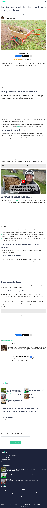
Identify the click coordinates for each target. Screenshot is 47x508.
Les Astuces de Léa (33, 493)
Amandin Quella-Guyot (10, 18)
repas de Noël (17, 498)
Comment (3, 422)
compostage (15, 200)
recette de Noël (11, 498)
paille (18, 126)
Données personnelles (41, 504)
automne (43, 490)
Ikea (16, 493)
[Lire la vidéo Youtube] (23, 181)
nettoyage (21, 496)
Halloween (9, 493)
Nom (2, 428)
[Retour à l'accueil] (21, 1)
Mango (41, 493)
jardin (19, 494)
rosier (21, 498)
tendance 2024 (35, 498)
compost (28, 492)
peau (35, 496)
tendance (28, 498)
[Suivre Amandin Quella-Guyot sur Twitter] (9, 352)
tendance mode (4, 499)
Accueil (2, 14)
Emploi (3, 461)
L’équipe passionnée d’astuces (9, 455)
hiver (13, 494)
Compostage (34, 492)
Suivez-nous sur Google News (22, 356)
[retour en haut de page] (45, 501)
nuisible (32, 496)
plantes (38, 496)
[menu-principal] (45, 2)
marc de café (4, 496)
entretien (2, 493)
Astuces (21, 490)
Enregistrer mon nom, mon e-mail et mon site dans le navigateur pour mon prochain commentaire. (16, 438)
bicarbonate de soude (5, 492)
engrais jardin (5, 340)
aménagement (5, 490)
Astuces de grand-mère (33, 490)
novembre (26, 496)
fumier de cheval (11, 340)
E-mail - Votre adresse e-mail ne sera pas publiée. (11, 433)
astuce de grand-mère (14, 490)
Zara (8, 499)
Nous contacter (5, 457)
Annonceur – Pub (5, 459)
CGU (34, 504)
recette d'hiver (6, 498)
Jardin (6, 14)
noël (29, 496)
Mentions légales (28, 504)
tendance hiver (43, 498)
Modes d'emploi (13, 496)
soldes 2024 (24, 498)
